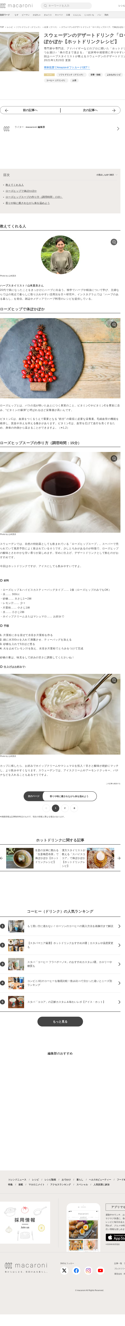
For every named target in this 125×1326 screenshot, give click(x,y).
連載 (20, 1184)
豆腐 (68, 15)
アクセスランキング (60, 1184)
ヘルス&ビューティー (100, 1179)
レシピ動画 (50, 1179)
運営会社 (118, 1274)
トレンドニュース (17, 1179)
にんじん (77, 15)
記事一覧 (118, 1263)
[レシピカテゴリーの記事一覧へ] (49, 75)
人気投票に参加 (102, 1184)
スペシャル (82, 1184)
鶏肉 (106, 15)
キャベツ (59, 15)
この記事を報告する (113, 783)
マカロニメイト (37, 1184)
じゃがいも (89, 15)
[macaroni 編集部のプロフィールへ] (60, 128)
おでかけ (66, 1179)
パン (99, 15)
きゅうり (48, 15)
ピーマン (26, 15)
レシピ (35, 1179)
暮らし (79, 1179)
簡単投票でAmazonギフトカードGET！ (67, 67)
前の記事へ (30, 110)
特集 (10, 1184)
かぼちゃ (37, 15)
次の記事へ (90, 110)
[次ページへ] (74, 808)
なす (17, 15)
